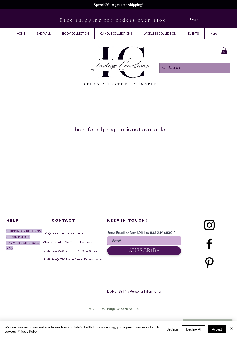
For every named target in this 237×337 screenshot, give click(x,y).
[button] (224, 50)
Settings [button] (172, 329)
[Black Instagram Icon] (209, 225)
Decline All (193, 329)
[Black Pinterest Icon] (209, 262)
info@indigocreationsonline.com (64, 233)
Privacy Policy (28, 331)
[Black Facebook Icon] (209, 244)
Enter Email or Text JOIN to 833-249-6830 (139, 232)
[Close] (231, 329)
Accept (217, 329)
